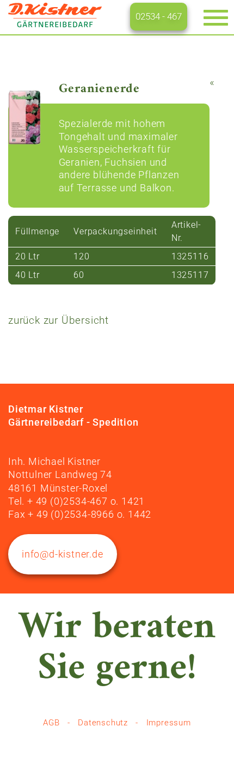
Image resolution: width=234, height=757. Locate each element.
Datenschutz (103, 723)
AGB (51, 723)
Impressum (168, 723)
